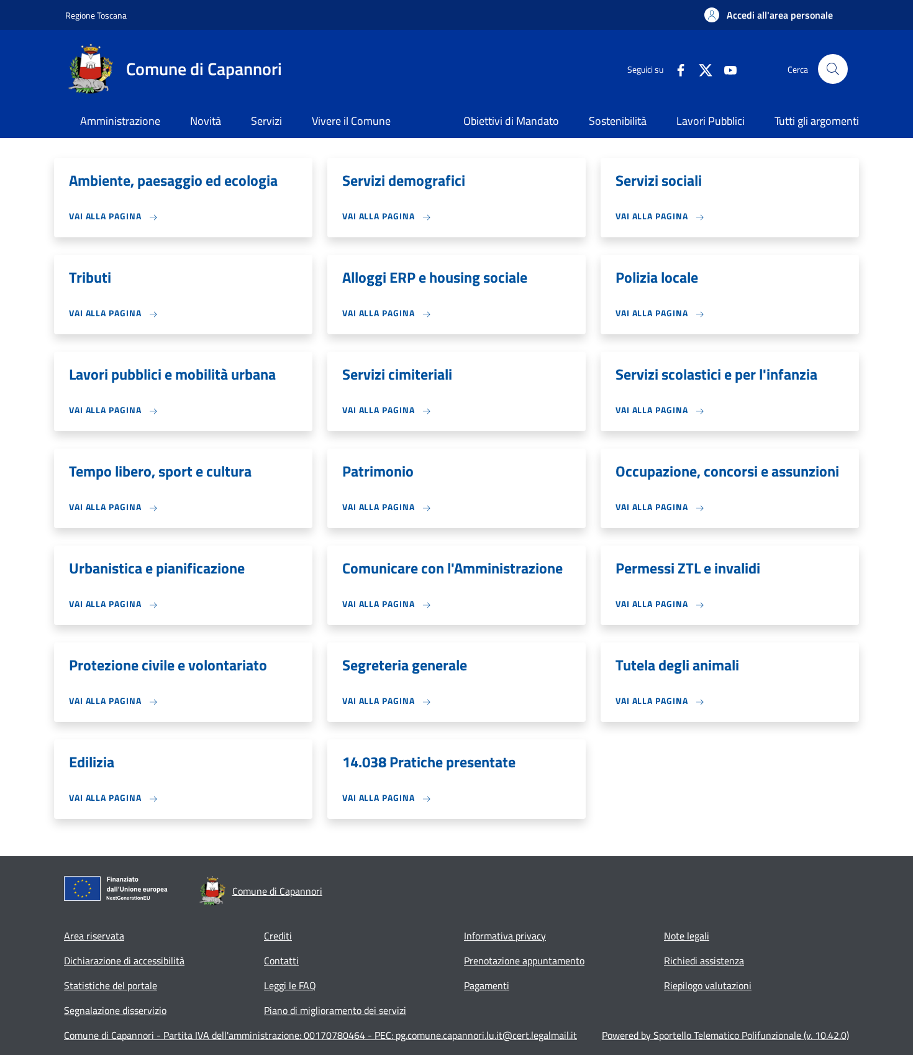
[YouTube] (725, 68)
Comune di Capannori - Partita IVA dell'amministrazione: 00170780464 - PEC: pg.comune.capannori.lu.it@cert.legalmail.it (320, 1035)
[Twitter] (700, 68)
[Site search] (833, 69)
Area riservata (94, 935)
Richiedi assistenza (704, 960)
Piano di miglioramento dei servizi (335, 1010)
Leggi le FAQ (290, 985)
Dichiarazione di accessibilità (124, 960)
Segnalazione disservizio (115, 1010)
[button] (768, 15)
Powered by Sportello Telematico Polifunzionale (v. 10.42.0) (725, 1035)
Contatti (281, 960)
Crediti (278, 935)
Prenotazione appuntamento (524, 960)
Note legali (686, 935)
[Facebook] (675, 68)
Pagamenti (486, 985)
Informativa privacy (505, 935)
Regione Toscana (96, 15)
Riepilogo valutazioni (708, 985)
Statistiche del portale (110, 985)
